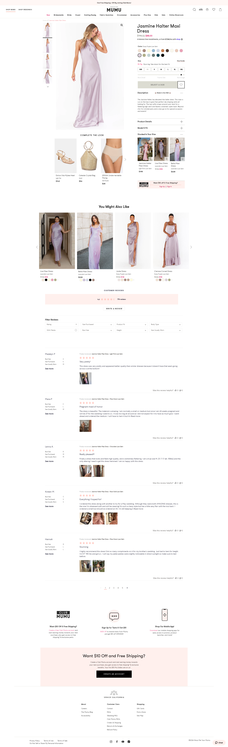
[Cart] (220, 9)
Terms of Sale (62, 741)
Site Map (140, 716)
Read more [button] (135, 416)
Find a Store (141, 712)
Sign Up (162, 186)
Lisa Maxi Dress (161, 163)
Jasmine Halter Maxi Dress (145, 164)
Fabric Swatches (106, 15)
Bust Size (48, 359)
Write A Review (114, 309)
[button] (61, 324)
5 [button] (122, 588)
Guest (77, 15)
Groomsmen (122, 15)
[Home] (114, 9)
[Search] (194, 9)
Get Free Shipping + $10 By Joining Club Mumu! (114, 3)
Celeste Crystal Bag (87, 175)
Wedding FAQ (112, 716)
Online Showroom (176, 15)
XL (175, 69)
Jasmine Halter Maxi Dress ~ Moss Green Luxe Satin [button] (108, 399)
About (83, 704)
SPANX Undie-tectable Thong (111, 176)
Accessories (135, 15)
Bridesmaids (59, 15)
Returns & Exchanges (115, 726)
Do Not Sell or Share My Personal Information (46, 743)
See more (49, 368)
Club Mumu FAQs (113, 719)
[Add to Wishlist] (181, 84)
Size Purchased (50, 362)
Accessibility (85, 716)
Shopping (140, 704)
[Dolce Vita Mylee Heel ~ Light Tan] (66, 156)
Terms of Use (48, 741)
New (48, 15)
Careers (84, 708)
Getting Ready (90, 15)
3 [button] (113, 588)
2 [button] (109, 588)
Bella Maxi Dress (175, 164)
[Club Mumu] (201, 9)
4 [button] (118, 588)
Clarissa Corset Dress (163, 271)
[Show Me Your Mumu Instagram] (111, 742)
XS (147, 69)
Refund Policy (112, 730)
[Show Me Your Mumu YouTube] (123, 742)
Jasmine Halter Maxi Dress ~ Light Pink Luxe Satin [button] (107, 354)
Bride (69, 15)
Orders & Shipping (114, 723)
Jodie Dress (121, 271)
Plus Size (147, 15)
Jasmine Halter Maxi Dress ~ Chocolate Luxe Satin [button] (107, 447)
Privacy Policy (35, 741)
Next (48, 86)
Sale (163, 15)
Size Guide (181, 61)
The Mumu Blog (87, 712)
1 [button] (105, 588)
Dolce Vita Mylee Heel (65, 175)
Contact (110, 708)
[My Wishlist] (214, 9)
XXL (181, 69)
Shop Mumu (11, 9)
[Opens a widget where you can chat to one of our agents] (219, 743)
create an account (114, 674)
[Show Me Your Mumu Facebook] (117, 742)
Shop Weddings (25, 9)
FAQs (109, 712)
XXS (140, 69)
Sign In (169, 186)
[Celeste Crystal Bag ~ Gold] (89, 156)
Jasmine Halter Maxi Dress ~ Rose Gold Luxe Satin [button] (107, 492)
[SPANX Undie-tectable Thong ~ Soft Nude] (112, 156)
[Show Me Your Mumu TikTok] (129, 742)
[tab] (47, 30)
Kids (156, 15)
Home (45, 20)
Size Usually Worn (50, 364)
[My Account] (207, 9)
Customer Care (113, 704)
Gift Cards (140, 708)
